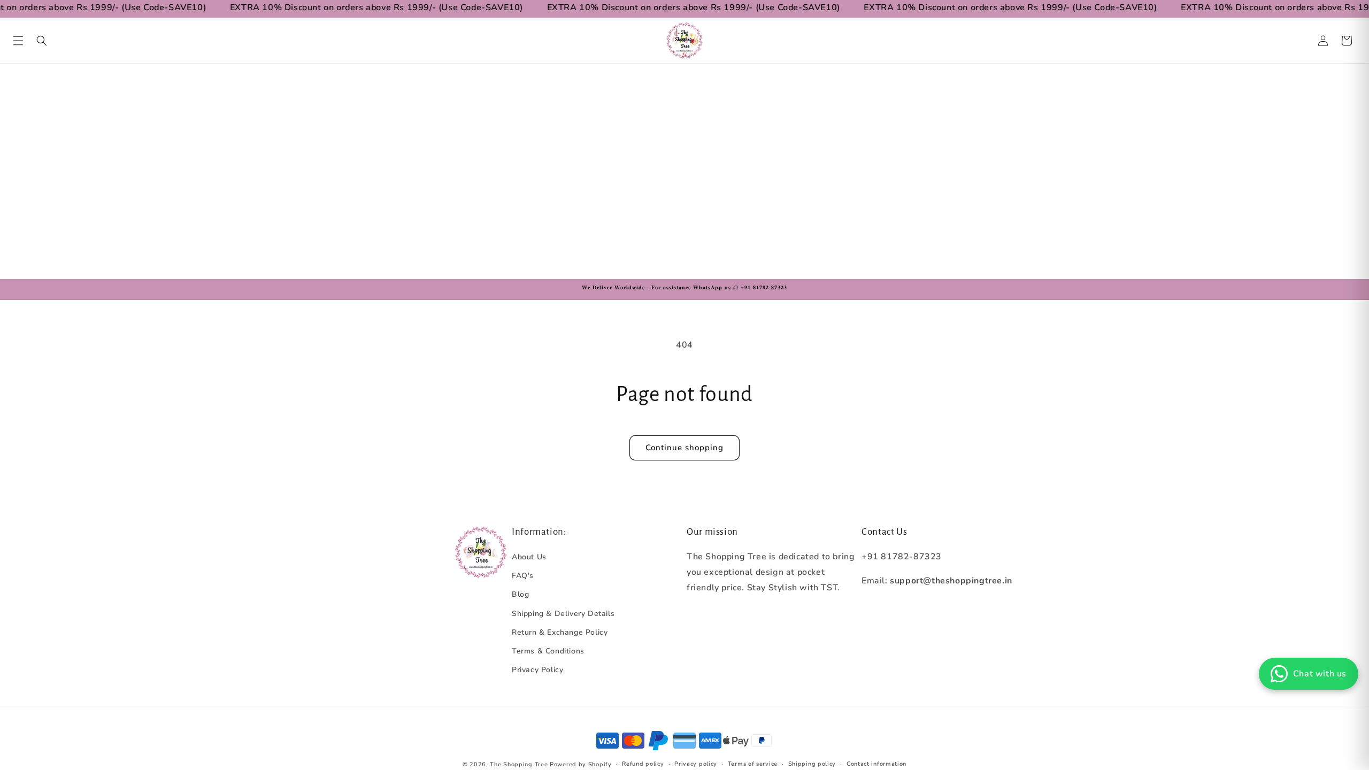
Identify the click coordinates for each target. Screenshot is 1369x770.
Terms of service (753, 764)
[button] (18, 40)
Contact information (876, 764)
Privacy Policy (537, 670)
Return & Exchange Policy (559, 632)
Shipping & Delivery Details (563, 614)
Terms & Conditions (548, 651)
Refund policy (643, 764)
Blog (520, 594)
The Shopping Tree (519, 764)
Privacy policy (695, 764)
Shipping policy (812, 764)
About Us (529, 557)
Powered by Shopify (581, 764)
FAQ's (523, 576)
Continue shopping (684, 447)
